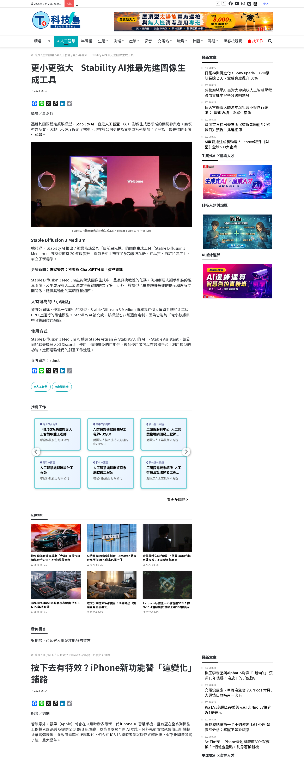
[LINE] (249, 3)
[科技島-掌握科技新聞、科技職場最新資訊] (56, 20)
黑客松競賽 (233, 40)
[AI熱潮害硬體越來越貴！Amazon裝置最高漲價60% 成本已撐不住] (111, 538)
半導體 (86, 40)
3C (49, 40)
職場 (180, 40)
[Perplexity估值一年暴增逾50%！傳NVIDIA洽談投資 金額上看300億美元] (167, 585)
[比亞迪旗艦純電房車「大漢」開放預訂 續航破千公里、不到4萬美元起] (56, 538)
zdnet (55, 360)
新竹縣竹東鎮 (156, 424)
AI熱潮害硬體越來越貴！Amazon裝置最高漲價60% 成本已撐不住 (111, 558)
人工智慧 (112, 123)
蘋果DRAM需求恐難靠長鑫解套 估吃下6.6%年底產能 (55, 605)
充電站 (163, 40)
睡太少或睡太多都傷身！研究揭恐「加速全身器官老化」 (111, 605)
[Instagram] (243, 3)
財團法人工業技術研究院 (162, 440)
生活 (101, 40)
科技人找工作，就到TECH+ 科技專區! (107, 3)
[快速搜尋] (270, 41)
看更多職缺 (176, 499)
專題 (211, 40)
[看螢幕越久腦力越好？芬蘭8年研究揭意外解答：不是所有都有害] (167, 538)
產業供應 (63, 387)
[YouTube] (237, 3)
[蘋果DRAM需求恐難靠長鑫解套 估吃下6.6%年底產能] (56, 585)
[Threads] (255, 3)
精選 (37, 40)
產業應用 (48, 55)
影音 (148, 40)
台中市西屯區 (103, 424)
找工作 (257, 40)
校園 (196, 40)
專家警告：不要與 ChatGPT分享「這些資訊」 (88, 269)
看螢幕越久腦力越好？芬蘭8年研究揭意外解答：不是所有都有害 (167, 558)
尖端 (117, 40)
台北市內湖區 (49, 424)
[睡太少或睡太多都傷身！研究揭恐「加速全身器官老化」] (111, 585)
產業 (132, 40)
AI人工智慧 (66, 40)
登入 (266, 4)
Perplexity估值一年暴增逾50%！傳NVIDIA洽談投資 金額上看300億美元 (166, 605)
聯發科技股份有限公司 (54, 440)
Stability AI (85, 123)
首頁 (37, 55)
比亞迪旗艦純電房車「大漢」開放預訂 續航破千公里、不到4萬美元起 (55, 558)
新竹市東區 (48, 462)
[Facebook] (230, 3)
